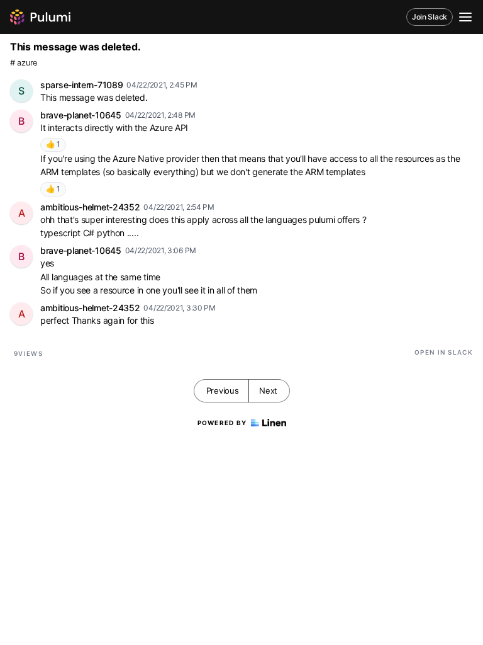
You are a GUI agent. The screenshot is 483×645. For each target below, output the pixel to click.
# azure (23, 62)
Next (268, 390)
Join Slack (429, 16)
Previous (222, 390)
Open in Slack (443, 352)
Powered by (222, 422)
